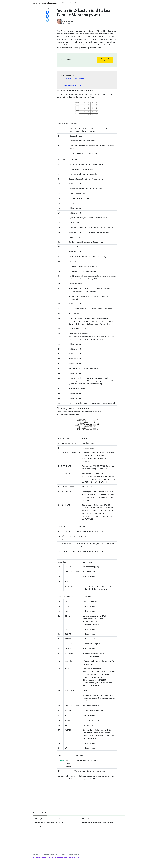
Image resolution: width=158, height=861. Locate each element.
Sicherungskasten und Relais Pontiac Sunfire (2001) (50, 819)
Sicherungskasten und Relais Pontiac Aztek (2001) (49, 822)
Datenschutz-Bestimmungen (55, 857)
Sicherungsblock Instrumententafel (74, 78)
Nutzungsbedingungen (39, 857)
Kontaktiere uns (79, 3)
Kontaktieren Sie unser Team (72, 857)
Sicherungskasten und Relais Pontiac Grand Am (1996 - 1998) (99, 826)
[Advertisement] (79, 797)
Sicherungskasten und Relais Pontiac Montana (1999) (97, 822)
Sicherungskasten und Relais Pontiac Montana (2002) (97, 819)
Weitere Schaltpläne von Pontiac (105, 60)
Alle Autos (65, 3)
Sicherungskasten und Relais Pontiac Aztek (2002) (49, 826)
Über (71, 3)
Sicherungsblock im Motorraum (73, 85)
